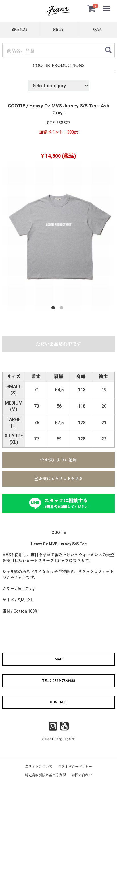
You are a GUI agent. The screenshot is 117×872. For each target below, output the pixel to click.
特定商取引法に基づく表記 (45, 775)
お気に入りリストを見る (60, 478)
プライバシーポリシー (75, 767)
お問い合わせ (82, 775)
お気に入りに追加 (60, 460)
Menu (107, 5)
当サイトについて (38, 767)
